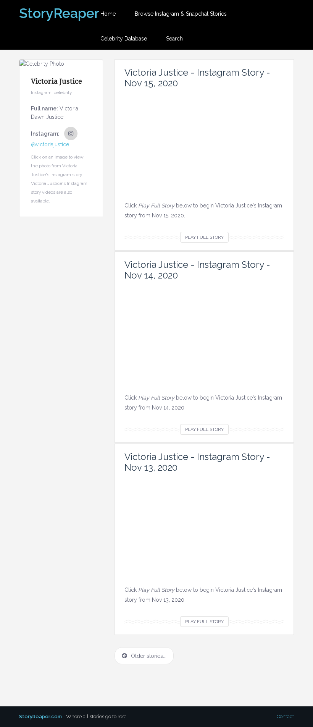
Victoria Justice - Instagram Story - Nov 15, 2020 (197, 78)
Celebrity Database (123, 39)
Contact (285, 716)
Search (174, 39)
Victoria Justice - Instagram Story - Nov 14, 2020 (197, 270)
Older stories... (148, 656)
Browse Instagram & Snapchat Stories (181, 14)
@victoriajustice (50, 144)
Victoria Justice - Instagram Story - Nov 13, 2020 (197, 462)
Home (108, 14)
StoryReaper (59, 13)
